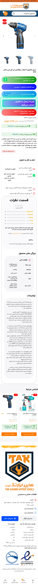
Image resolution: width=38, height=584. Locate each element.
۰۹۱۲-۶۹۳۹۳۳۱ (28, 513)
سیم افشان (30, 527)
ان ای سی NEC (10, 543)
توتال (13, 530)
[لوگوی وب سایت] (19, 6)
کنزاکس (12, 535)
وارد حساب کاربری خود (16, 233)
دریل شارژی (34, 417)
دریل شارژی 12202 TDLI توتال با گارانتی (29, 414)
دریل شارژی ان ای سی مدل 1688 (12, 414)
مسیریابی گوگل (28, 518)
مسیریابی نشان (8, 518)
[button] (34, 36)
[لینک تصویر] (19, 471)
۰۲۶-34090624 (28, 509)
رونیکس (12, 527)
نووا (14, 540)
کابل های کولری (29, 540)
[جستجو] (14, 13)
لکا (14, 537)
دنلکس (13, 532)
